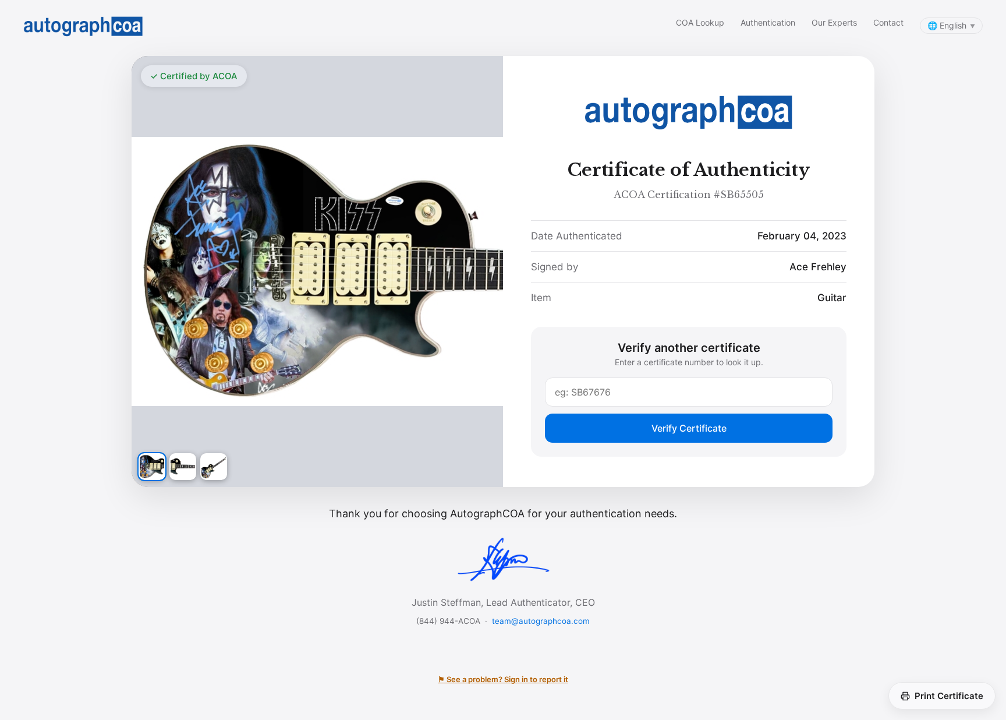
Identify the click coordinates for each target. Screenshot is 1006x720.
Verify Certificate (689, 428)
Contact (888, 22)
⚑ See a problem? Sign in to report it (503, 679)
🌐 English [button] (951, 25)
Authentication (768, 22)
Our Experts (834, 22)
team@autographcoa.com (541, 621)
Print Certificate (949, 695)
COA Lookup (700, 22)
